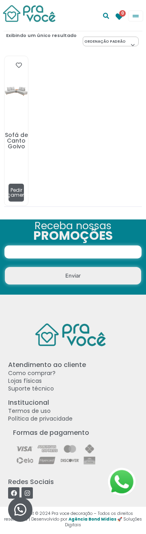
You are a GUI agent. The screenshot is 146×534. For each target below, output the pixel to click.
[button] (20, 509)
